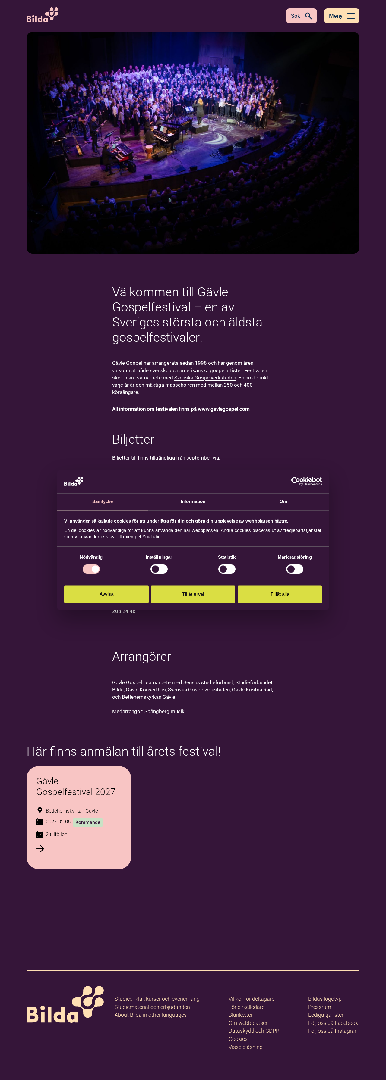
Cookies (238, 1039)
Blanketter (241, 1015)
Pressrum (319, 1007)
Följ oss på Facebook (333, 1023)
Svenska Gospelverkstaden (205, 378)
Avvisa (106, 594)
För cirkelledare (246, 1007)
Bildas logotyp (325, 999)
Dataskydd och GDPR (254, 1031)
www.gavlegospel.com (224, 409)
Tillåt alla (280, 594)
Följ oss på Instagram (333, 1031)
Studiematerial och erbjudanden (152, 1007)
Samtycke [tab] (102, 501)
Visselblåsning (246, 1047)
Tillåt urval (193, 594)
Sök (295, 16)
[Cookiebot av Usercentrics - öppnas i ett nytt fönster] (295, 481)
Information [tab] (193, 501)
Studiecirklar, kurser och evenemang (157, 999)
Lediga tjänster (325, 1015)
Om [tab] (283, 501)
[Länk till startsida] (65, 1005)
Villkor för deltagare (251, 999)
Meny (336, 16)
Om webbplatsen (249, 1023)
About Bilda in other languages (151, 1015)
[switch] (159, 569)
